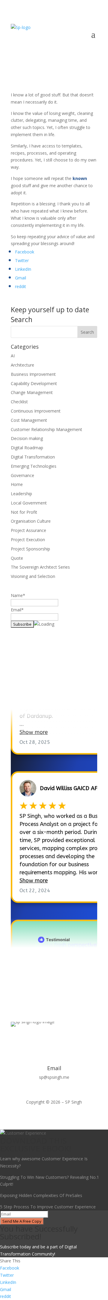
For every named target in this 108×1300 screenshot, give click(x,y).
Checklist (19, 401)
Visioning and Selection (33, 576)
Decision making (27, 438)
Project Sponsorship (30, 549)
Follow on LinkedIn (43, 693)
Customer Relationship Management (46, 429)
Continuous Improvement (36, 411)
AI (13, 356)
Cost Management (29, 420)
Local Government (29, 503)
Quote (17, 558)
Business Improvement (33, 374)
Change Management (32, 392)
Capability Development (34, 383)
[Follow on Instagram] (66, 1040)
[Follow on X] (42, 1040)
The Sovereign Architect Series (40, 567)
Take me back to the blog (54, 966)
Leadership (21, 493)
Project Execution (28, 539)
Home (17, 484)
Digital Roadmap (27, 447)
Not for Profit (24, 512)
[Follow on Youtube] (78, 1040)
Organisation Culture (31, 521)
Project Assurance (28, 530)
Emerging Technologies (33, 466)
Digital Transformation (33, 457)
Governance (22, 475)
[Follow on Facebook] (30, 1040)
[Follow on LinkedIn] (54, 1040)
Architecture (22, 365)
